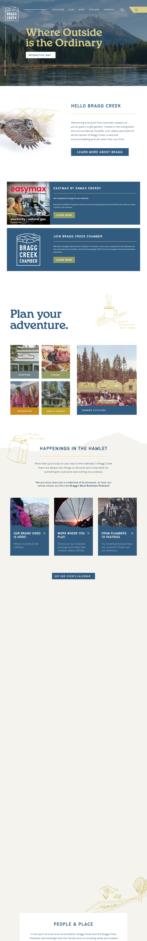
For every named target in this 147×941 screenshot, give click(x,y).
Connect (109, 10)
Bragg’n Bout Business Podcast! (89, 485)
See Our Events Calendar (73, 576)
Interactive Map (39, 55)
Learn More (64, 215)
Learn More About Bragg (100, 152)
